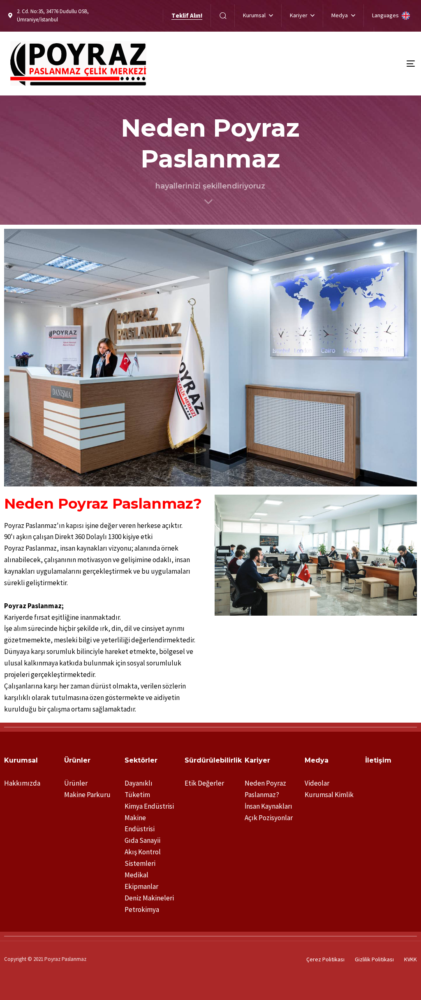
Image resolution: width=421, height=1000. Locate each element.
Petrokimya (142, 909)
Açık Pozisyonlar (269, 817)
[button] (222, 15)
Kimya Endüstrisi (149, 806)
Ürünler (76, 783)
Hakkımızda (22, 783)
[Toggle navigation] (347, 63)
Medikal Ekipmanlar (141, 880)
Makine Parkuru (87, 794)
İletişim (378, 760)
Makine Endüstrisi (140, 823)
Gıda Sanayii (142, 840)
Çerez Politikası (325, 959)
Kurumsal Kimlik (329, 794)
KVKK (410, 959)
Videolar (317, 783)
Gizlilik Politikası (374, 959)
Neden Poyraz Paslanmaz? (265, 789)
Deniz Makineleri (149, 897)
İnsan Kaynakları (268, 806)
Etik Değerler (204, 783)
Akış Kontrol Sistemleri (143, 857)
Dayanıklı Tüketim (139, 789)
